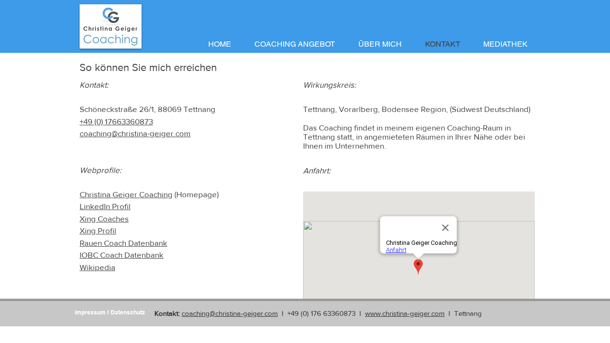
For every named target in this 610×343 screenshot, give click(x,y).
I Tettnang (463, 313)
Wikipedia (97, 267)
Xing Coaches (104, 218)
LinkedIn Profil (105, 206)
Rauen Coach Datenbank (123, 242)
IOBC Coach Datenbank (121, 254)
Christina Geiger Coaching (126, 194)
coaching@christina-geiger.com (135, 133)
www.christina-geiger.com (405, 313)
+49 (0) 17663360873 (116, 121)
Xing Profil (98, 230)
